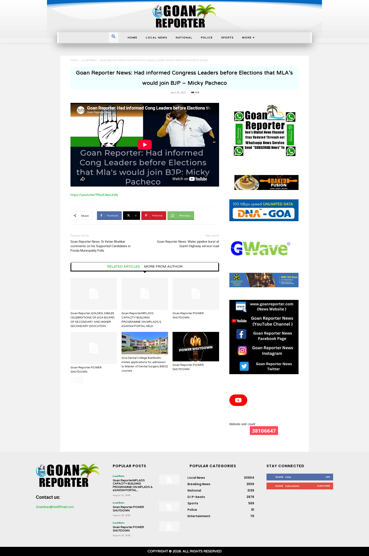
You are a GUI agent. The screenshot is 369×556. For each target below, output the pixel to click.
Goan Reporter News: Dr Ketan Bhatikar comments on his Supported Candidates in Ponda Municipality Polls (100, 246)
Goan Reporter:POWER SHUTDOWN (128, 508)
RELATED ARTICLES (123, 266)
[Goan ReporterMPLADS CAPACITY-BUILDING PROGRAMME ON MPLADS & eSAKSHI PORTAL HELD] (145, 294)
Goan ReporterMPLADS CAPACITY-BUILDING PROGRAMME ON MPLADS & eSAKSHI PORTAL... (133, 485)
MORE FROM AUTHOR (163, 266)
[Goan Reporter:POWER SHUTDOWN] (196, 294)
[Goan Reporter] (184, 16)
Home (74, 60)
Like (328, 477)
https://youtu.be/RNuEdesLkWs (94, 195)
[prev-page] (73, 380)
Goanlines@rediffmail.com (55, 507)
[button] (113, 37)
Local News (89, 60)
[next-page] (80, 380)
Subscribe (323, 485)
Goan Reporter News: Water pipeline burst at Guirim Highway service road (188, 244)
